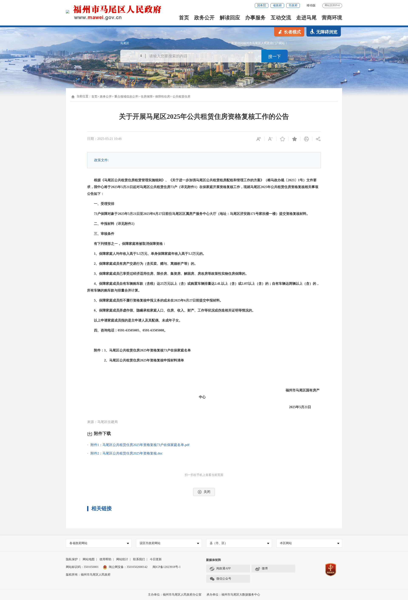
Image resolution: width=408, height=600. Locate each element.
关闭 (207, 492)
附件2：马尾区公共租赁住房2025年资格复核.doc (127, 453)
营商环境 (332, 17)
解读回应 (230, 17)
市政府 (293, 5)
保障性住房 (162, 96)
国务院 (261, 5)
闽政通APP (223, 568)
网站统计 (122, 559)
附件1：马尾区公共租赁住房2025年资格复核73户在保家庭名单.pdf (140, 445)
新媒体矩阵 (213, 560)
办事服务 (255, 17)
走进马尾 (306, 17)
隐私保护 (72, 559)
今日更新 (156, 559)
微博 (265, 568)
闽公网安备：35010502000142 (128, 567)
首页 (184, 17)
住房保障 (147, 96)
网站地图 (89, 559)
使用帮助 (105, 559)
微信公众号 (223, 578)
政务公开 (204, 17)
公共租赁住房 (181, 96)
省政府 (277, 5)
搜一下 (274, 56)
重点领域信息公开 (126, 96)
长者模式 (292, 32)
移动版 (311, 5)
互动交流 (281, 17)
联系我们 (139, 559)
